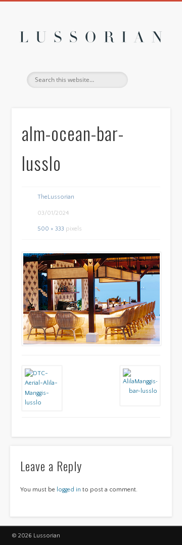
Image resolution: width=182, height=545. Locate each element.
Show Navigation (146, 90)
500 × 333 (50, 228)
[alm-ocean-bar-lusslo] (91, 299)
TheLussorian (55, 197)
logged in (69, 489)
